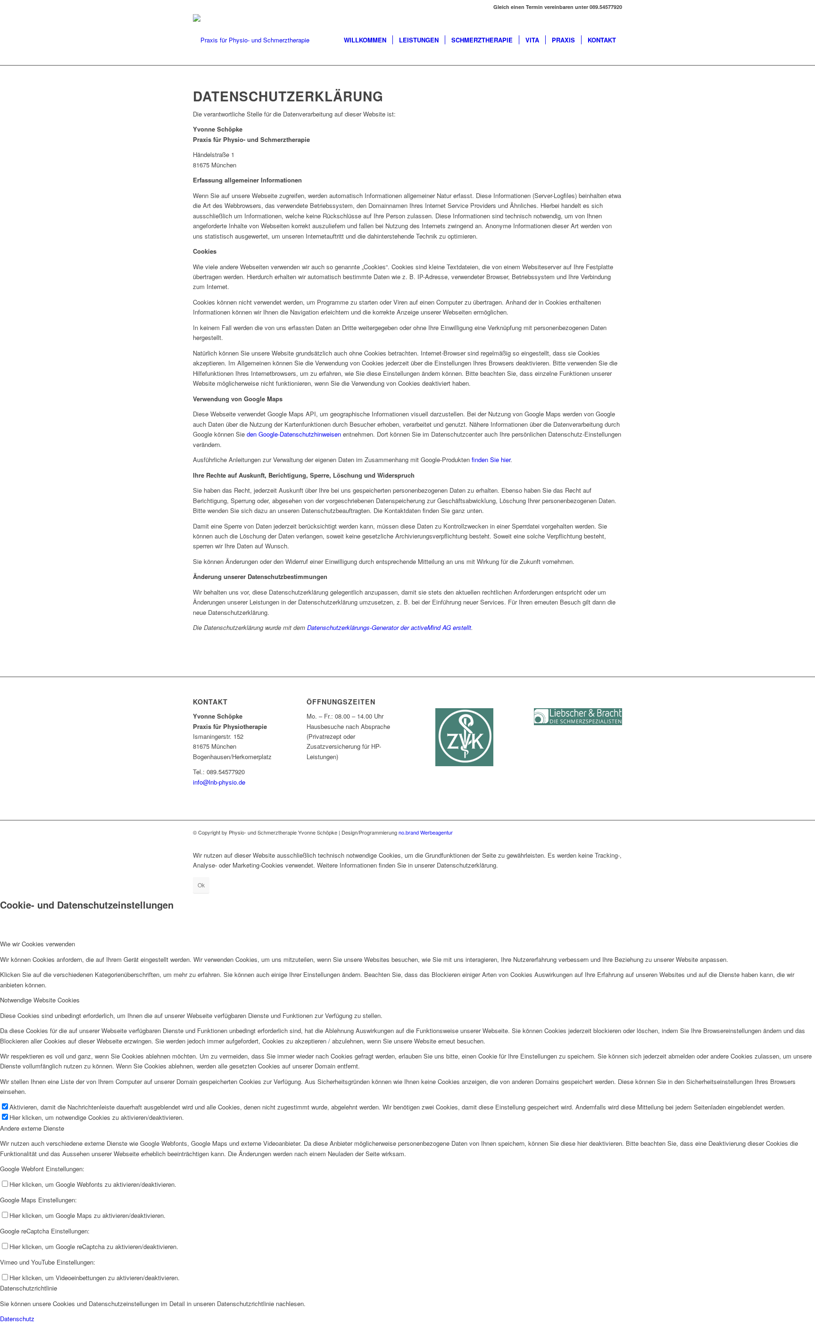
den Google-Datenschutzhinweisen (294, 434)
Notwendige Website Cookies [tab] (40, 999)
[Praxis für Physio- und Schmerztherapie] (251, 40)
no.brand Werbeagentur (425, 832)
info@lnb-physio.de (219, 782)
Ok (201, 885)
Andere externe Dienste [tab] (32, 1128)
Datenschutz (17, 1318)
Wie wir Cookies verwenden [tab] (37, 943)
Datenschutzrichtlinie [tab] (28, 1287)
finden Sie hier (490, 459)
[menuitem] (365, 40)
